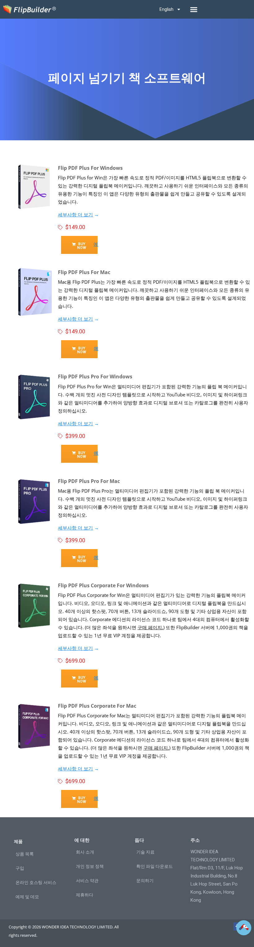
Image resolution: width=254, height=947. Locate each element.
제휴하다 (84, 894)
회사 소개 (85, 852)
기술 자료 (145, 852)
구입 (19, 868)
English (166, 9)
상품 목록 (24, 853)
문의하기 (145, 880)
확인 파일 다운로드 (154, 866)
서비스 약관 (87, 880)
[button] (194, 9)
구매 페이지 (150, 627)
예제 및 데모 (27, 896)
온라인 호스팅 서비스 (35, 882)
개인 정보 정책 (90, 866)
